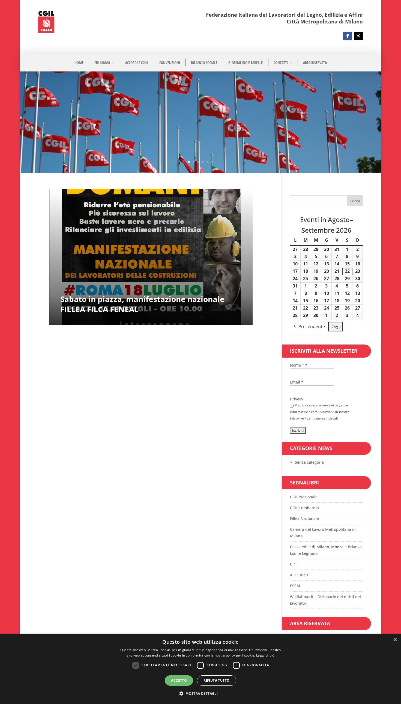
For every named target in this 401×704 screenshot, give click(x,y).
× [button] (395, 640)
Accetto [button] (179, 680)
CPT (293, 564)
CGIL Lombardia (304, 507)
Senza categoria (309, 462)
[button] (200, 693)
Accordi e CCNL (136, 62)
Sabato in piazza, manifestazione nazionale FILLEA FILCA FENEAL (142, 304)
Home (78, 62)
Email (296, 382)
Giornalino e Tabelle (245, 62)
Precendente (311, 326)
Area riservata (315, 62)
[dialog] (200, 669)
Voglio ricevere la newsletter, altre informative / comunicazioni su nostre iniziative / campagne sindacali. (319, 412)
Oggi (336, 326)
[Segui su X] (358, 36)
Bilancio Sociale (204, 62)
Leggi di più (265, 655)
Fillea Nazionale (304, 518)
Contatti (281, 62)
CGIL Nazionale (304, 496)
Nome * (298, 365)
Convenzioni (169, 62)
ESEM (295, 585)
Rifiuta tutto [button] (216, 680)
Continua (58, 196)
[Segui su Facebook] (347, 36)
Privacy (296, 399)
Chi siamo (102, 62)
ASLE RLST (299, 574)
